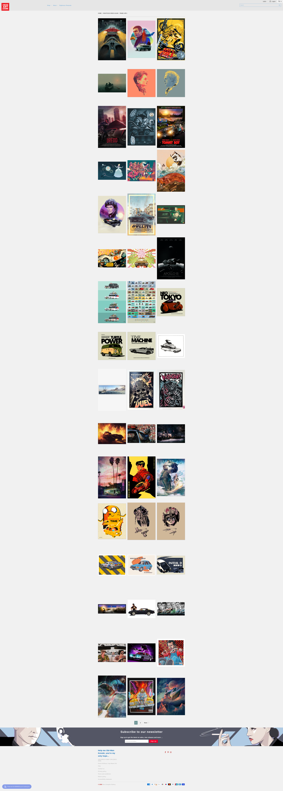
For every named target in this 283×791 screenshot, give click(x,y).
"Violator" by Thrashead (171, 390)
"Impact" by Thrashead (141, 390)
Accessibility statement (105, 779)
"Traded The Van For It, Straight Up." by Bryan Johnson (112, 609)
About (55, 5)
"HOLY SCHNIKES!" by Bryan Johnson (171, 127)
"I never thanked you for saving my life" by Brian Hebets (112, 390)
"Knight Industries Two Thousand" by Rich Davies (112, 215)
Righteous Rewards (65, 5)
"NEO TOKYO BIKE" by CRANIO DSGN (171, 302)
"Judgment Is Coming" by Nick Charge (112, 127)
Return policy (102, 776)
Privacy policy (102, 771)
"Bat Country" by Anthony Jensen (112, 653)
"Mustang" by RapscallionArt (141, 215)
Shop (49, 5)
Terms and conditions (104, 774)
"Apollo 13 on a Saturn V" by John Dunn (112, 697)
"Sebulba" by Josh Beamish (141, 521)
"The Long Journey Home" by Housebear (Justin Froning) (171, 258)
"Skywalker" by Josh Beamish (171, 521)
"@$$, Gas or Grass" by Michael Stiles (141, 258)
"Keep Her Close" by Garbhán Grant (112, 83)
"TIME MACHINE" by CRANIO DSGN (141, 346)
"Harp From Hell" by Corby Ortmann (141, 127)
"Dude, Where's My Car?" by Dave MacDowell (141, 697)
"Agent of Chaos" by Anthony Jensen (141, 434)
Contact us (101, 768)
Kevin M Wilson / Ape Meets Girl (107, 763)
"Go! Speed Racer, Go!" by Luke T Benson (112, 258)
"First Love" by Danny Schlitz (112, 39)
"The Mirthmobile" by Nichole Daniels (141, 565)
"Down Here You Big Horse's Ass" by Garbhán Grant (171, 434)
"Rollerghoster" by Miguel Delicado (141, 171)
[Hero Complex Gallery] (23, 7)
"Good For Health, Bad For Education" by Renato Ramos (141, 477)
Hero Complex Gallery (108, 784)
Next (146, 723)
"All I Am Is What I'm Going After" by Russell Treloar (171, 609)
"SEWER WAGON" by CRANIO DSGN (112, 346)
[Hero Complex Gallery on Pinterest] (168, 752)
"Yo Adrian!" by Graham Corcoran (141, 609)
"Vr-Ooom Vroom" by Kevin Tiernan (112, 521)
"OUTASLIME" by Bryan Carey (112, 565)
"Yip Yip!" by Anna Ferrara (171, 171)
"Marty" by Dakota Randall (141, 83)
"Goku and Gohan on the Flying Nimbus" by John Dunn (171, 477)
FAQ (99, 766)
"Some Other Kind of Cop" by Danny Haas (171, 215)
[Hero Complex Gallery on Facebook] (165, 752)
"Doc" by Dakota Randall (171, 83)
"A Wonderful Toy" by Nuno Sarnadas (112, 434)
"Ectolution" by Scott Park (112, 302)
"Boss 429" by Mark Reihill (141, 653)
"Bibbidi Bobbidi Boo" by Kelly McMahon (112, 171)
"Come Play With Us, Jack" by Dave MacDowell (171, 653)
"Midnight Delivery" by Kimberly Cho (171, 565)
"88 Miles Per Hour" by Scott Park (141, 302)
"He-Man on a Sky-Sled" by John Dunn (171, 697)
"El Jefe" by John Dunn (112, 477)
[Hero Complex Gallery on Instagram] (171, 752)
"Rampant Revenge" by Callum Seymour (171, 39)
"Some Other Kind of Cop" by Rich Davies (141, 39)
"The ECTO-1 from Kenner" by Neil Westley (171, 346)
